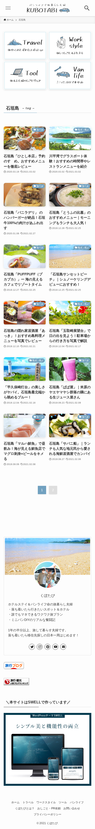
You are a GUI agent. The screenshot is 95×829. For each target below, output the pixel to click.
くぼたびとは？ (24, 808)
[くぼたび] (47, 8)
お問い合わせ (71, 808)
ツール (63, 802)
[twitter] (32, 647)
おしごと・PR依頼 (49, 808)
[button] (87, 8)
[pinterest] (47, 647)
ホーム (15, 802)
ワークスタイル (46, 802)
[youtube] (55, 647)
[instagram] (40, 647)
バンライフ (77, 802)
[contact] (63, 647)
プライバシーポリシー (47, 814)
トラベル (28, 802)
